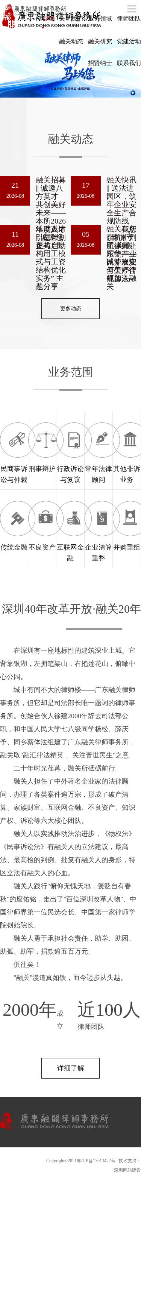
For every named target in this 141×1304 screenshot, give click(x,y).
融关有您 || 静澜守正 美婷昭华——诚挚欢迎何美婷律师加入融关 (121, 257)
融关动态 (71, 41)
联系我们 (129, 63)
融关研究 (100, 41)
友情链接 (132, 1149)
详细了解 (70, 1068)
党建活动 (129, 41)
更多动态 (70, 308)
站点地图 (109, 1149)
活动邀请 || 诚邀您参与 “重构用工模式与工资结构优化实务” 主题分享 (51, 257)
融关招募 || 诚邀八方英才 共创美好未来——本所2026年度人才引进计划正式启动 (51, 213)
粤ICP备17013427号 (96, 1160)
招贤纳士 (100, 63)
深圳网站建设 (127, 1170)
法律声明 (87, 1149)
